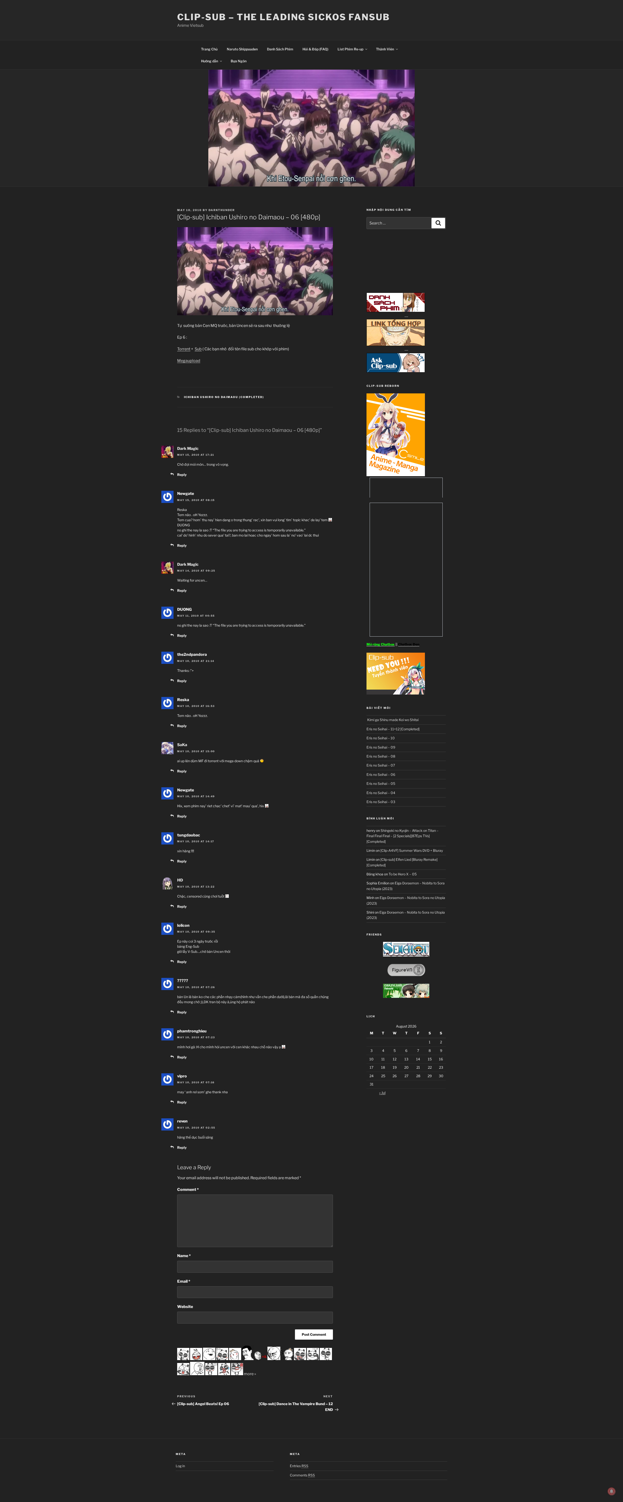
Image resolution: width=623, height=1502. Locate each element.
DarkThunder (222, 210)
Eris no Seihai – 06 (380, 774)
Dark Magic (188, 448)
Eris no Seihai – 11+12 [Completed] (393, 729)
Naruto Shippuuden (242, 49)
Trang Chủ (209, 49)
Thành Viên (385, 49)
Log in (180, 1466)
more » (250, 1374)
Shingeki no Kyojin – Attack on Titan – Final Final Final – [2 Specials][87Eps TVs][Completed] (402, 836)
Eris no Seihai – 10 (380, 738)
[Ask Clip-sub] (395, 371)
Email (183, 1281)
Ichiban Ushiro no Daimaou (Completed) (224, 397)
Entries (299, 1466)
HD (180, 880)
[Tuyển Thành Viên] (395, 693)
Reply (182, 475)
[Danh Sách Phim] (395, 311)
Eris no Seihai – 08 (380, 756)
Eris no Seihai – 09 (380, 747)
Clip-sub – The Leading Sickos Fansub (283, 17)
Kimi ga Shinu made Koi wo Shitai (392, 720)
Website (185, 1306)
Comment (188, 1189)
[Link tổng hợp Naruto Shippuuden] (395, 345)
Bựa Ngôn (239, 61)
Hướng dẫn (209, 61)
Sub (198, 349)
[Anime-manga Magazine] (395, 475)
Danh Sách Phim (280, 49)
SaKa (182, 744)
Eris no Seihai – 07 (380, 765)
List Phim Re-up (350, 49)
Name (184, 1255)
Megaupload (188, 360)
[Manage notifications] (611, 1491)
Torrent (183, 349)
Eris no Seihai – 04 (380, 793)
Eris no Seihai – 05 (380, 783)
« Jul (382, 1093)
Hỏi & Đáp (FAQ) (315, 49)
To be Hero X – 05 (403, 874)
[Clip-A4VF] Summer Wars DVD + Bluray (411, 850)
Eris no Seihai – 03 (380, 802)
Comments (302, 1475)
